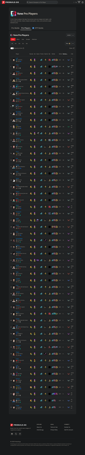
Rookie (17, 298)
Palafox (18, 245)
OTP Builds (39, 28)
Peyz (17, 285)
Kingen (18, 318)
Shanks (18, 98)
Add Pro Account (68, 429)
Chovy (17, 312)
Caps (17, 272)
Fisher (17, 185)
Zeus (17, 338)
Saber (17, 105)
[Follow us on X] (16, 433)
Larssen (18, 278)
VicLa (17, 151)
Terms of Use (54, 427)
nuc (17, 372)
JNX (17, 145)
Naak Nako (18, 258)
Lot (17, 131)
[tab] (15, 28)
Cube (17, 358)
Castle (17, 405)
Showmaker (19, 118)
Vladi (17, 85)
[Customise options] (82, 2)
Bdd (17, 158)
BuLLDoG (18, 111)
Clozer (17, 78)
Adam (17, 218)
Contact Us (67, 427)
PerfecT (18, 378)
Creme (17, 71)
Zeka (17, 171)
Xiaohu (17, 191)
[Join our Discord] (12, 433)
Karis (17, 198)
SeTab (17, 265)
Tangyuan (18, 252)
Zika (17, 325)
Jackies (18, 399)
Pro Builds (15, 28)
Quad (17, 205)
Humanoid (18, 211)
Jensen (18, 385)
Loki (17, 58)
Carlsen (18, 292)
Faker (17, 65)
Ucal (17, 365)
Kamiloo (18, 138)
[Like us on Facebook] (19, 433)
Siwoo (17, 178)
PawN (17, 392)
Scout (17, 225)
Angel (17, 91)
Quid (17, 232)
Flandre (18, 305)
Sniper (17, 352)
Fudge (17, 165)
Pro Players (25, 28)
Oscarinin (18, 345)
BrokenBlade (19, 238)
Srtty (17, 125)
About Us (39, 427)
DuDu (17, 332)
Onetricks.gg (40, 429)
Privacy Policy (54, 429)
